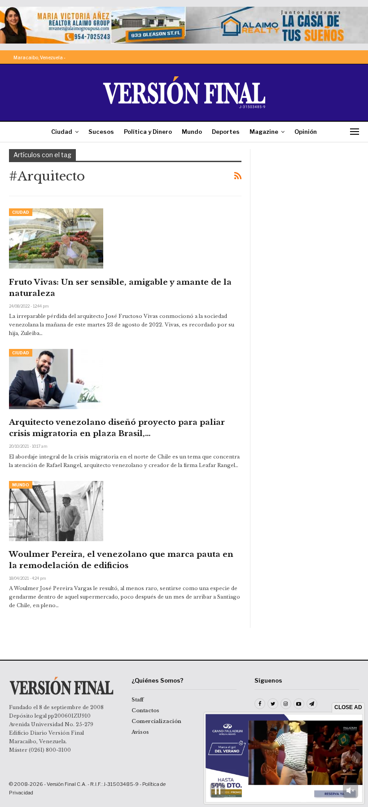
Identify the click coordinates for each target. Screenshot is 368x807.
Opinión (305, 131)
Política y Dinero (148, 131)
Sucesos (101, 131)
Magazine (264, 131)
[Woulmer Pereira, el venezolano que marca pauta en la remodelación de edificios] (56, 511)
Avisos (140, 732)
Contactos (145, 710)
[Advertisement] (309, 194)
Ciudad (61, 131)
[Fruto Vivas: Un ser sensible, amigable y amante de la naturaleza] (56, 238)
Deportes (226, 131)
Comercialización (156, 721)
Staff (137, 700)
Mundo (192, 131)
